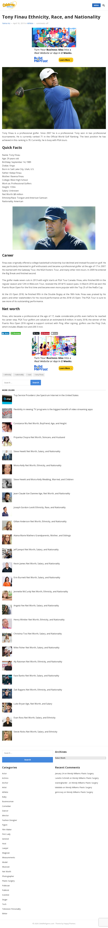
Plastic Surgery (8, 881)
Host (4, 843)
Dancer (5, 810)
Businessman (8, 801)
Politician (6, 885)
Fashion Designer (9, 820)
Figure (4, 825)
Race (29, 374)
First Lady (6, 834)
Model (5, 862)
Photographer (8, 876)
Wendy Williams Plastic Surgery (80, 773)
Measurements (8, 857)
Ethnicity (7, 374)
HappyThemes (69, 923)
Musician (6, 867)
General (5, 839)
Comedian (6, 806)
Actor (4, 773)
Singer (4, 899)
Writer (4, 913)
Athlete (30, 23)
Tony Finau (39, 374)
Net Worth (6, 871)
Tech (4, 904)
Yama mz (6, 23)
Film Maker (7, 829)
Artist (4, 787)
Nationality (19, 374)
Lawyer (5, 848)
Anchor (5, 783)
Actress (5, 778)
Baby (4, 797)
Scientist (5, 895)
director (5, 815)
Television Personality (11, 909)
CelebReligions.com (46, 923)
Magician (6, 853)
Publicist (5, 890)
